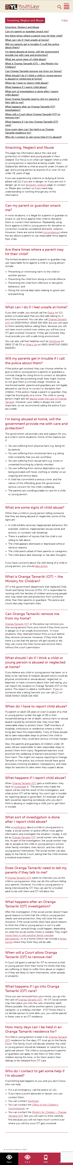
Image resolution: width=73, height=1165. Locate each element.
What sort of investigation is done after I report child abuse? (31, 93)
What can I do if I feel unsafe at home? (27, 40)
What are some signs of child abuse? (25, 59)
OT (57, 692)
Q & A (27, 1162)
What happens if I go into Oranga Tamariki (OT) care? (31, 123)
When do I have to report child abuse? (27, 82)
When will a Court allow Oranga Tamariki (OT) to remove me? (32, 116)
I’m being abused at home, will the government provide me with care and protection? (32, 53)
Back (65, 20)
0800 (46, 1162)
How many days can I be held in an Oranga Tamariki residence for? (29, 131)
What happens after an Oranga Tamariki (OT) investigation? (30, 108)
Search (59, 8)
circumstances (51, 232)
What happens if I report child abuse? (26, 87)
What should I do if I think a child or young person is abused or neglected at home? (33, 77)
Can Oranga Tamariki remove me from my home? (33, 71)
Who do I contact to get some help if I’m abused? (33, 137)
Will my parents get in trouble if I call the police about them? (32, 46)
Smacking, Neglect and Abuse (22, 27)
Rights (9, 1162)
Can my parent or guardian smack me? (27, 31)
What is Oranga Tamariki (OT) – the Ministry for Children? (31, 65)
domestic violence (36, 184)
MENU (66, 6)
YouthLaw (28, 7)
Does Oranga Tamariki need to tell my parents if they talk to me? (32, 101)
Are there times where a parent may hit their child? (34, 35)
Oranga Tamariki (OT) (24, 837)
